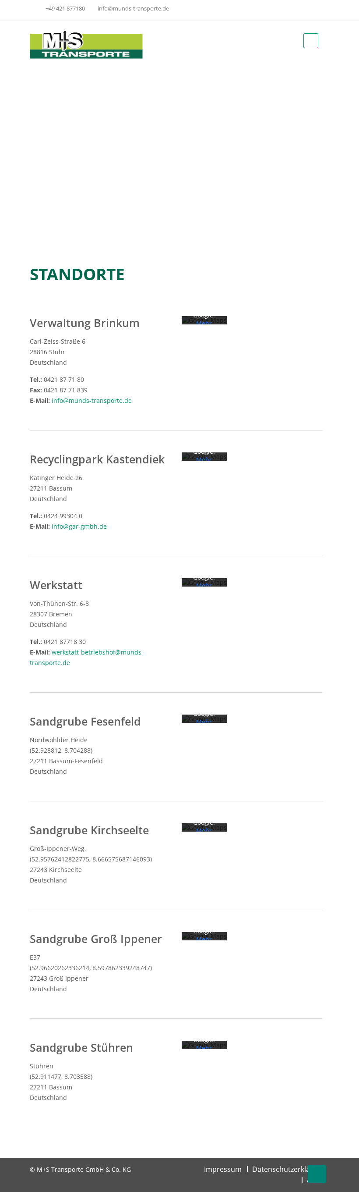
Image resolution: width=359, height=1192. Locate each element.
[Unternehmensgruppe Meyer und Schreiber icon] (315, 10)
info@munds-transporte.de (132, 8)
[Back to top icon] (317, 1174)
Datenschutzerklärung (289, 1169)
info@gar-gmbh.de (79, 526)
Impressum (223, 1169)
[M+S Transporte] (86, 44)
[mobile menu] (310, 40)
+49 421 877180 (65, 8)
